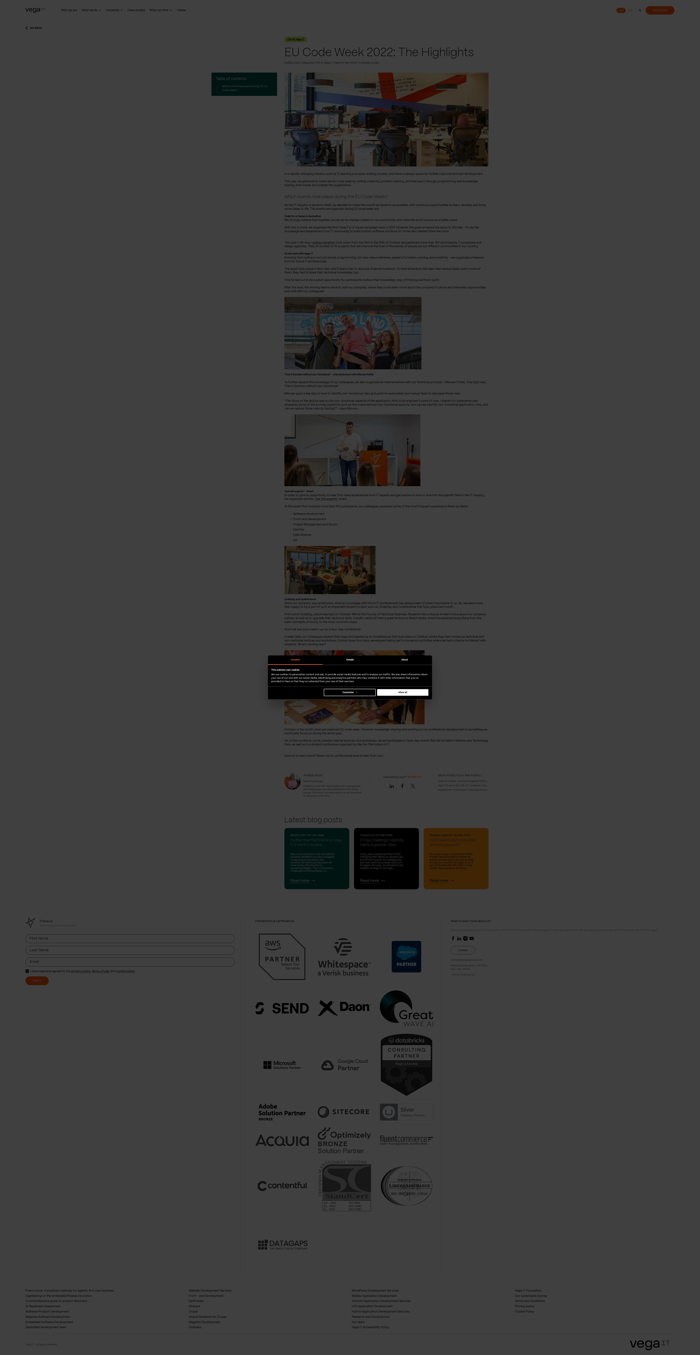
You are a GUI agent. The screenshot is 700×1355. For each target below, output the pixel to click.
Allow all (402, 692)
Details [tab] (350, 660)
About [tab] (404, 660)
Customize (348, 692)
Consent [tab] (295, 660)
